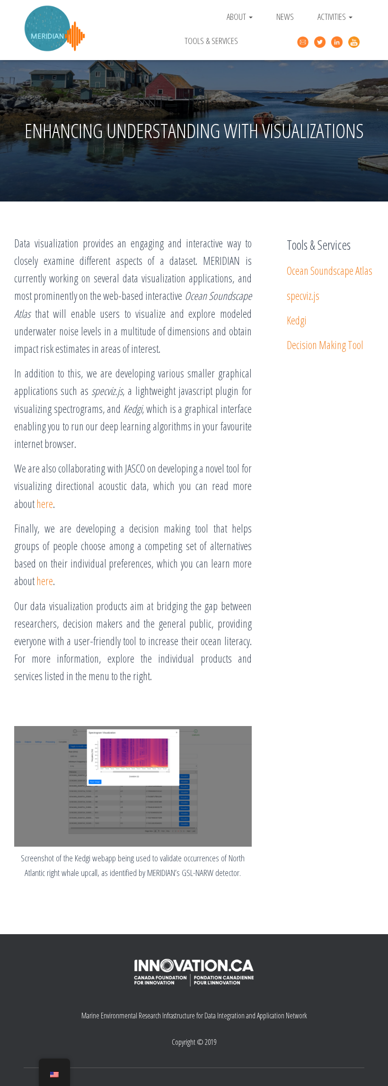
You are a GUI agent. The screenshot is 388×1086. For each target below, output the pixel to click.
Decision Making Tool (325, 344)
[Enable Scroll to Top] (369, 1067)
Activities (332, 16)
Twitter (321, 42)
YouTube (355, 42)
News (285, 16)
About (237, 16)
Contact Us (304, 41)
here (44, 503)
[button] (250, 16)
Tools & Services (211, 40)
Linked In (338, 42)
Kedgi (297, 320)
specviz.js (303, 295)
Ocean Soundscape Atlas (329, 270)
